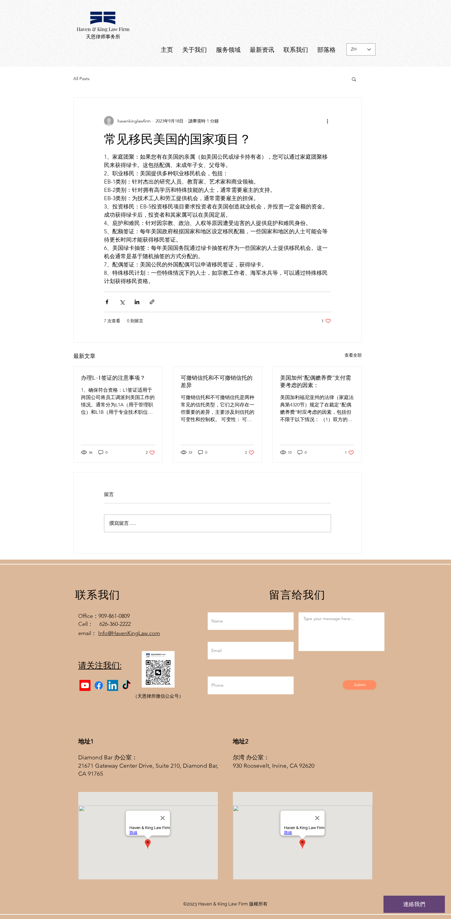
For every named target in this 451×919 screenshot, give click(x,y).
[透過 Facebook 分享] (107, 302)
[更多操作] (327, 121)
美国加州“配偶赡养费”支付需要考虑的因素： (315, 381)
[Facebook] (98, 685)
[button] (354, 78)
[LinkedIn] (112, 685)
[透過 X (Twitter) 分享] (122, 302)
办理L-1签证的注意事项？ (113, 377)
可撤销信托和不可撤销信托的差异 (216, 381)
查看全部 (353, 355)
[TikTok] (126, 685)
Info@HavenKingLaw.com (129, 633)
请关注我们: (99, 665)
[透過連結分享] (152, 302)
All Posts (81, 78)
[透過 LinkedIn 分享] (137, 302)
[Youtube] (85, 685)
